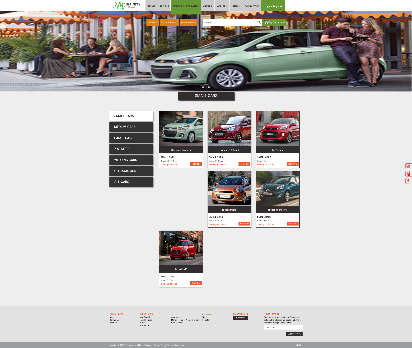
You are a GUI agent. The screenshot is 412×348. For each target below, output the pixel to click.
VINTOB (299, 345)
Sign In (205, 317)
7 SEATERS (122, 149)
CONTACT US (252, 6)
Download (240, 318)
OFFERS (207, 6)
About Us (113, 317)
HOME (151, 6)
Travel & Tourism (169, 22)
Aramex (174, 317)
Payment (113, 323)
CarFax (143, 323)
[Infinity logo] (126, 5)
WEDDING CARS (125, 160)
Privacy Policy (160, 345)
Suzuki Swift (181, 269)
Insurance (144, 325)
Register (206, 320)
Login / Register (273, 6)
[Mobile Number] (408, 174)
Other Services (188, 22)
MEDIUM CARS (125, 127)
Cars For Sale (177, 323)
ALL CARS (121, 182)
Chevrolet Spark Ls (181, 150)
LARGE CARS (123, 138)
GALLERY (222, 6)
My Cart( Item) (277, 22)
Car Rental (152, 22)
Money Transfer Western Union (185, 320)
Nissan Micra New (277, 209)
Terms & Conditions (175, 345)
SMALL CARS (124, 116)
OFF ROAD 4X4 (125, 171)
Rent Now (196, 164)
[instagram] (408, 166)
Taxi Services (146, 320)
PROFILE (164, 6)
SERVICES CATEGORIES (186, 6)
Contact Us (114, 320)
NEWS (236, 6)
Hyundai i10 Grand (229, 150)
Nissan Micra (229, 209)
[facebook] (408, 181)
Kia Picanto (278, 150)
